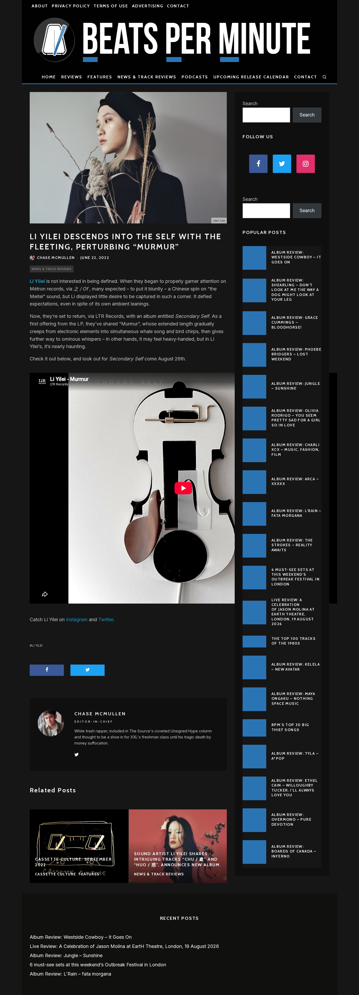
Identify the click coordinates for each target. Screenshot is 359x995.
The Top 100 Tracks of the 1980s (293, 641)
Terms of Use (111, 5)
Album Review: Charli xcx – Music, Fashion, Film (295, 449)
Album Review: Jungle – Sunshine (295, 386)
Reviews (71, 76)
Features (100, 76)
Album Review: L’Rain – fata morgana (296, 513)
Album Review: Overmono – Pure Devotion (291, 819)
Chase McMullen (56, 257)
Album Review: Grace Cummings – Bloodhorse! (294, 322)
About (40, 5)
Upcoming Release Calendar (251, 76)
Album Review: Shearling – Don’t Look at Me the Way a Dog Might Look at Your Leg (295, 290)
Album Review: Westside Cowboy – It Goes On (296, 257)
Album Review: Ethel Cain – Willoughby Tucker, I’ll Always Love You (294, 787)
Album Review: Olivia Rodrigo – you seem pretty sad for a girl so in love (296, 417)
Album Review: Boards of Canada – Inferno (293, 851)
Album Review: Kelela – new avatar (295, 666)
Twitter (105, 619)
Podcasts (195, 76)
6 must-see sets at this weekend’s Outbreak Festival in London (295, 576)
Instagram (77, 619)
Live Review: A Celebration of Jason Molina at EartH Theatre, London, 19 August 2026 (293, 612)
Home (49, 76)
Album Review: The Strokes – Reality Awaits (292, 545)
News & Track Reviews (146, 76)
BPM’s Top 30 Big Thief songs (290, 727)
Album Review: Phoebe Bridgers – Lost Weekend (296, 354)
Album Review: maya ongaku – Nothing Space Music (293, 698)
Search (250, 103)
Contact (178, 5)
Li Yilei (37, 645)
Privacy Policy (71, 5)
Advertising (147, 5)
